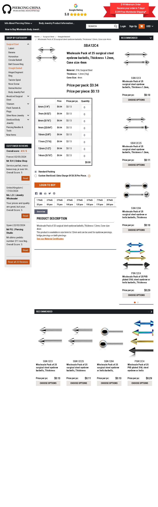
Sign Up (133, 26)
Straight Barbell (15, 68)
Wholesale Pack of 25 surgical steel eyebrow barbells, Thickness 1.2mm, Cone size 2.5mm (135, 149)
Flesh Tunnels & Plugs (13, 110)
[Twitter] (49, 193)
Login (123, 26)
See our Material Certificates (50, 238)
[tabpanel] (136, 73)
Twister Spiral (14, 80)
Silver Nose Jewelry (15, 115)
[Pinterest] (54, 193)
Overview (41, 211)
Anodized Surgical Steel (14, 98)
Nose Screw (13, 84)
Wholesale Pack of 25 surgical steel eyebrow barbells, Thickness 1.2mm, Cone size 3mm (135, 84)
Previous (148, 38)
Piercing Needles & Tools (14, 129)
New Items (11, 134)
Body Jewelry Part (16, 92)
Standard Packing (46, 171)
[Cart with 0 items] (142, 26)
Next (151, 38)
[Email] (41, 193)
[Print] (45, 193)
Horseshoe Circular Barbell (15, 58)
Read (25, 178)
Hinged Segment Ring (15, 74)
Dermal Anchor (15, 88)
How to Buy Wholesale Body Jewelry (22, 29)
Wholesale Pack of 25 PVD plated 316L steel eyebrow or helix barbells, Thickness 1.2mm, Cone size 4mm (136, 280)
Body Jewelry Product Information (56, 23)
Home (37, 37)
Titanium (10, 104)
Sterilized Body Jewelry (13, 121)
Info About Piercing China (17, 23)
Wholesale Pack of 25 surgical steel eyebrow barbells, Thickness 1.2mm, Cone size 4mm (74, 39)
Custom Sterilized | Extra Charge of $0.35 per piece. (62, 175)
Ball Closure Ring (15, 64)
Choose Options (136, 100)
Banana (11, 52)
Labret (11, 48)
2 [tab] (138, 302)
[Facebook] (36, 193)
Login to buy (47, 185)
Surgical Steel (12, 44)
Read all (18, 262)
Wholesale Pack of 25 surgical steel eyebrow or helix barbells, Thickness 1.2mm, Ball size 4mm (134, 214)
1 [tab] (135, 302)
